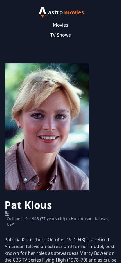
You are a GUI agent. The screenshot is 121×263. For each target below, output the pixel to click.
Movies (60, 25)
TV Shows (60, 35)
